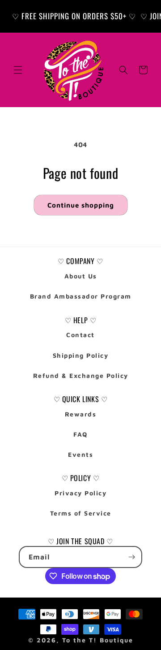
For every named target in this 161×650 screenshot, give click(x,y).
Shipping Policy (81, 355)
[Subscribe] (131, 557)
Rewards (81, 414)
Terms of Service (80, 513)
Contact (80, 334)
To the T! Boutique (97, 640)
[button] (18, 70)
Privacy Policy (80, 493)
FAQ (80, 434)
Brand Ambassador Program (80, 296)
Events (80, 454)
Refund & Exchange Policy (80, 375)
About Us (80, 276)
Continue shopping (80, 205)
